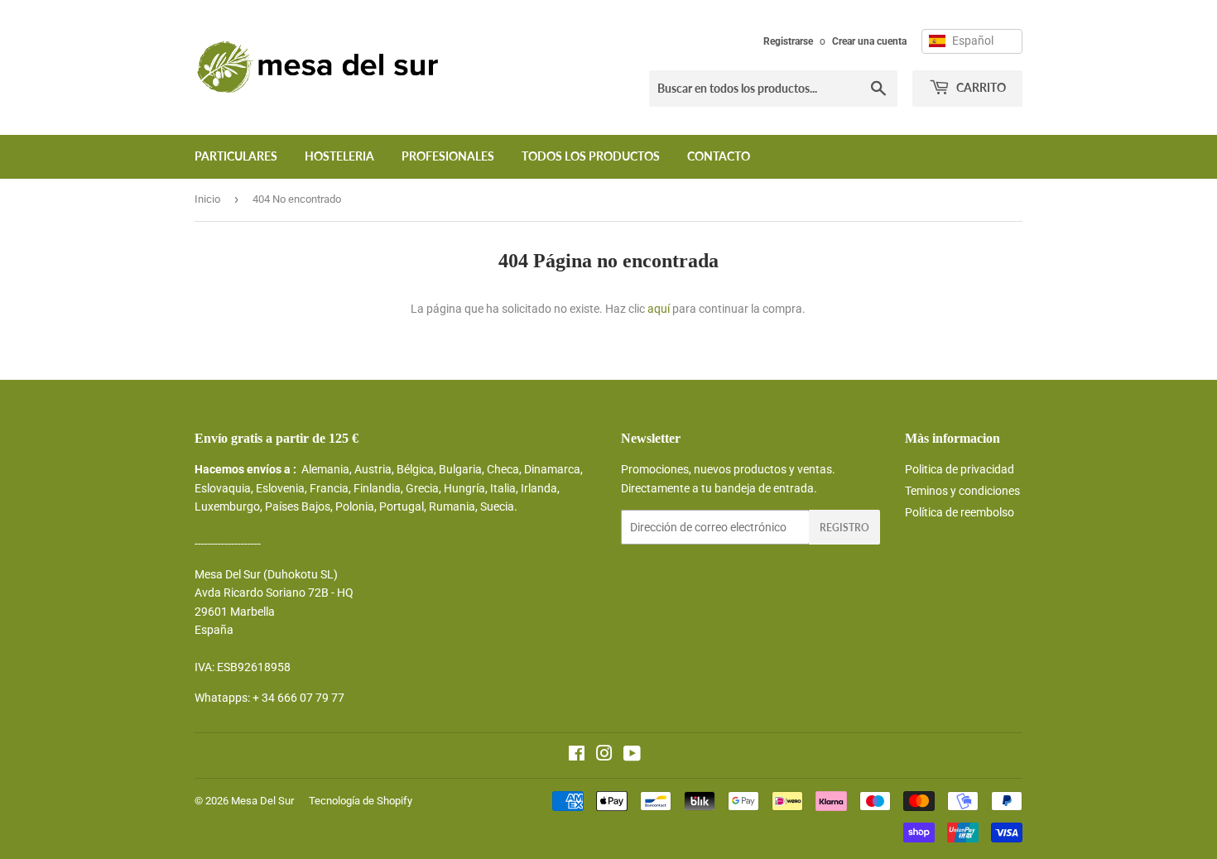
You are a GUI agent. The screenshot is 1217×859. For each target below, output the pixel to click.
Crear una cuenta (869, 41)
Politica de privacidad (959, 469)
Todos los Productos (591, 156)
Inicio (207, 199)
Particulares (236, 156)
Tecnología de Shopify (360, 800)
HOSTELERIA (339, 156)
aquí (658, 308)
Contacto (718, 156)
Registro (844, 527)
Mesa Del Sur (262, 800)
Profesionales (448, 156)
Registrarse (788, 41)
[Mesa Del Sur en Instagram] (604, 755)
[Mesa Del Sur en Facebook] (576, 755)
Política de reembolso (959, 512)
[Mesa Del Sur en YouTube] (632, 755)
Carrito (980, 87)
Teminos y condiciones (962, 490)
